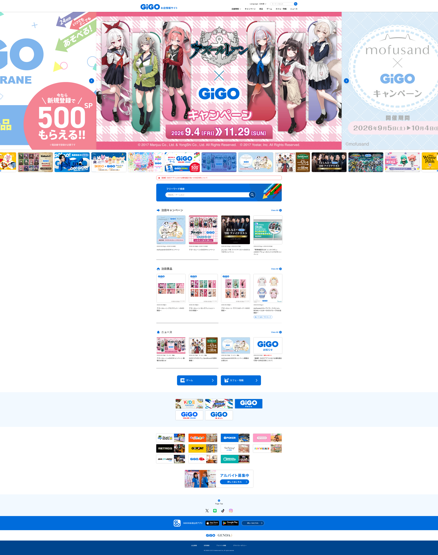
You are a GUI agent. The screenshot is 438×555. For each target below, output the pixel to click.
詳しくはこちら (252, 523)
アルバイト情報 (221, 545)
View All (274, 210)
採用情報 (206, 545)
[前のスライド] (91, 80)
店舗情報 (235, 9)
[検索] (295, 4)
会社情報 (194, 545)
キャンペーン (250, 9)
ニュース (293, 9)
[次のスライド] (346, 80)
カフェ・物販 (281, 9)
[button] (35, 162)
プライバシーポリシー (240, 545)
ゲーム (269, 9)
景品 (261, 9)
